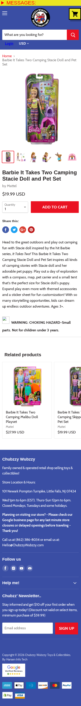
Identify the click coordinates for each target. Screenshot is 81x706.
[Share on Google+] (22, 229)
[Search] (73, 35)
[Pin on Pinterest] (31, 229)
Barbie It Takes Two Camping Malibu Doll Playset (22, 417)
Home (7, 56)
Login (9, 44)
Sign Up (66, 628)
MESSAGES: (21, 3)
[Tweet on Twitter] (14, 229)
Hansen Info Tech (16, 659)
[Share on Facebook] (5, 229)
